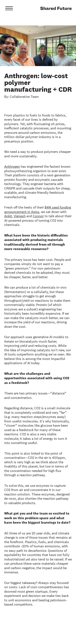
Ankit (8, 216)
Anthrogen (12, 166)
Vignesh (20, 216)
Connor (38, 216)
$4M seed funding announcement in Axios (37, 209)
